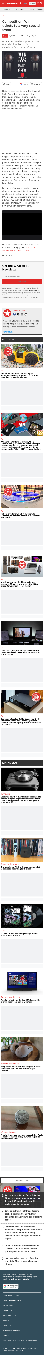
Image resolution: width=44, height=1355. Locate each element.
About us (6, 1320)
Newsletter (37, 84)
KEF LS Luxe (19, 9)
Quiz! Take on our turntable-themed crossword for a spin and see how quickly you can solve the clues (22, 1248)
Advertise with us (9, 1315)
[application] (22, 224)
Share (8, 84)
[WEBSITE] (22, 314)
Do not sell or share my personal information (20, 1340)
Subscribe (32, 3)
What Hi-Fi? (15, 36)
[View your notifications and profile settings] (20, 3)
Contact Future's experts (12, 1300)
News (5, 36)
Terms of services (29, 288)
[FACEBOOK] (15, 314)
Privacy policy (8, 1305)
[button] (41, 3)
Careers (6, 1335)
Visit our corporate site (20, 1279)
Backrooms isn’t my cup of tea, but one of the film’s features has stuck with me (22, 1261)
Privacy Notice (32, 290)
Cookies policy (8, 1310)
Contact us (7, 1325)
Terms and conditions (11, 1295)
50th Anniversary (36, 9)
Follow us (25, 84)
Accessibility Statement (11, 1330)
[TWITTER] (19, 314)
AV (4, 15)
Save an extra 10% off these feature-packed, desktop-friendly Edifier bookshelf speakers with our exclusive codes (23, 1215)
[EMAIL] (26, 314)
